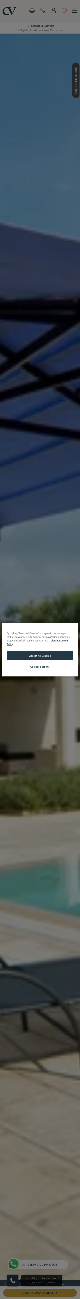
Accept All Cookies (40, 655)
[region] (40, 649)
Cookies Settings (39, 666)
